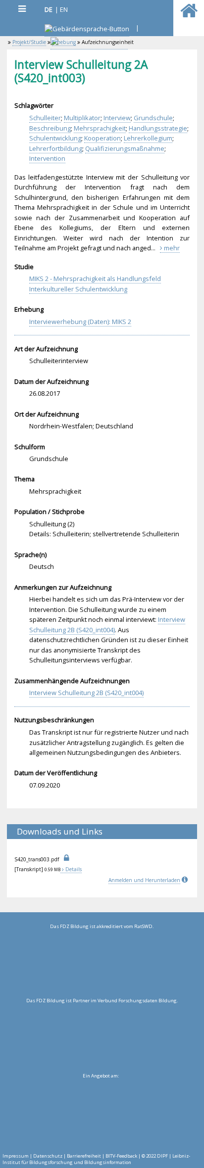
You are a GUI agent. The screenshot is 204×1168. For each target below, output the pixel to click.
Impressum (15, 1156)
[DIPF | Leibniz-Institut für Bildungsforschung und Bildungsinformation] (100, 1113)
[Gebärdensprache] (87, 30)
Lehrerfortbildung (55, 148)
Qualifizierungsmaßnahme (124, 148)
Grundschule (153, 117)
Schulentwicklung (55, 138)
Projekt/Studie (29, 42)
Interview (117, 117)
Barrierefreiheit (84, 1156)
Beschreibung (50, 128)
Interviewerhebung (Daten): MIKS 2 (80, 321)
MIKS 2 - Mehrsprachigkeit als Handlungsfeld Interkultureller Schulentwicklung (95, 283)
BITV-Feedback (121, 1156)
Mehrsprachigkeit (100, 128)
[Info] (186, 880)
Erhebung (64, 42)
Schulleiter (45, 117)
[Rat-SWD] (101, 963)
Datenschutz (47, 1156)
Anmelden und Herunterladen (144, 880)
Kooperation (102, 138)
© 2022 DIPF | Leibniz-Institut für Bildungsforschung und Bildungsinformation (96, 1159)
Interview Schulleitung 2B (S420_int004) (107, 624)
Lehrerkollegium (148, 138)
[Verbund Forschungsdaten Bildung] (101, 1038)
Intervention (47, 158)
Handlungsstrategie (158, 128)
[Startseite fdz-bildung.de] (189, 14)
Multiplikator (82, 117)
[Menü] (22, 8)
